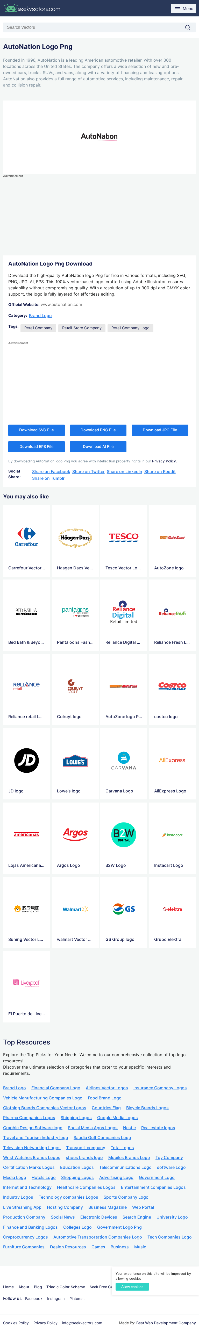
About (23, 1287)
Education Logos (77, 1167)
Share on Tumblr (48, 478)
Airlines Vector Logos (107, 1087)
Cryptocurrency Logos (25, 1237)
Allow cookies (132, 1287)
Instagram (56, 1298)
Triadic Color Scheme (65, 1287)
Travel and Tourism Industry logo (35, 1137)
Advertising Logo (116, 1177)
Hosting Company (65, 1207)
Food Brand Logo (105, 1097)
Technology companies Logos (68, 1197)
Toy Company (169, 1157)
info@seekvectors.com (82, 1323)
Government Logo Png (119, 1227)
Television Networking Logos (32, 1147)
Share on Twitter (88, 471)
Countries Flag (106, 1107)
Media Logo (14, 1177)
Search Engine (137, 1217)
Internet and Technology (27, 1187)
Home (8, 1287)
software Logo (171, 1167)
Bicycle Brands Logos (147, 1107)
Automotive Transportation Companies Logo (97, 1237)
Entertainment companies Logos (153, 1187)
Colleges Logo (77, 1227)
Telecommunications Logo (125, 1167)
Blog (38, 1287)
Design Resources (68, 1246)
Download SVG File (36, 430)
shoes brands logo (84, 1157)
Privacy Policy (45, 1323)
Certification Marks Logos (29, 1167)
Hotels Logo (44, 1177)
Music (140, 1246)
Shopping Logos (77, 1177)
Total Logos (122, 1147)
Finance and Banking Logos (30, 1227)
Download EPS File (36, 446)
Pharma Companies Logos (29, 1117)
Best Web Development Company (166, 1323)
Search (190, 28)
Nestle (129, 1127)
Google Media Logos (117, 1117)
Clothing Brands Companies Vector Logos (44, 1107)
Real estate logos (158, 1127)
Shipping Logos (76, 1117)
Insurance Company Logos (160, 1087)
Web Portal (143, 1207)
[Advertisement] (99, 215)
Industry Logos (18, 1197)
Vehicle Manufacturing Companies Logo (42, 1097)
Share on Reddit (160, 471)
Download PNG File (98, 430)
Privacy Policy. (164, 461)
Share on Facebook (51, 471)
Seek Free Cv (101, 1287)
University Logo (172, 1217)
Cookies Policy (16, 1323)
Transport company (85, 1147)
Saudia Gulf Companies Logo (102, 1137)
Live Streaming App (22, 1207)
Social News (63, 1217)
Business (120, 1246)
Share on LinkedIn (124, 471)
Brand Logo (40, 315)
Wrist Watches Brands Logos (31, 1157)
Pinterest (77, 1298)
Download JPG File (160, 430)
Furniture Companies (24, 1246)
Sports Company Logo (126, 1197)
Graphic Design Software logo (32, 1127)
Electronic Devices (98, 1217)
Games (98, 1246)
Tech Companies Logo (169, 1237)
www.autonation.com (61, 304)
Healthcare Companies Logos (86, 1187)
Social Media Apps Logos (93, 1127)
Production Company (24, 1217)
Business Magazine (107, 1207)
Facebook (33, 1298)
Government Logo (157, 1177)
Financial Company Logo (55, 1087)
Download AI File (98, 446)
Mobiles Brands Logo (129, 1157)
